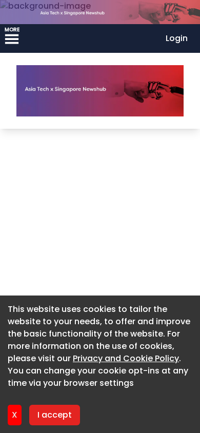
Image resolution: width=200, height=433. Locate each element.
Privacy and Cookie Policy (126, 358)
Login (177, 38)
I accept (54, 415)
